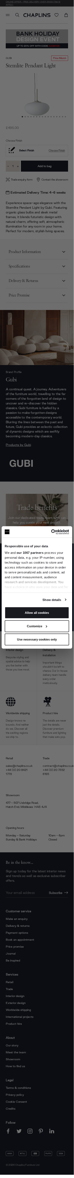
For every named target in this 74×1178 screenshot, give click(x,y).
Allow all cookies (37, 612)
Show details (51, 599)
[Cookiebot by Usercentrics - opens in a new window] (52, 531)
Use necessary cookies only (37, 639)
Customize (34, 626)
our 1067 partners (30, 552)
